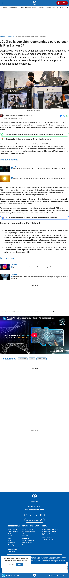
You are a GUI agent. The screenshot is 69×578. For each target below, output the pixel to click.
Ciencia (13, 176)
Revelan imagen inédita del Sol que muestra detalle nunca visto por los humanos (39, 178)
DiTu (9, 540)
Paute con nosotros (27, 542)
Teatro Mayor (11, 544)
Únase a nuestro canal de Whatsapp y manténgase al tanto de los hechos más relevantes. (34, 134)
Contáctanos (25, 538)
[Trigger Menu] (2, 3)
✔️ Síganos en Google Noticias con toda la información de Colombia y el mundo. (31, 218)
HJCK (9, 538)
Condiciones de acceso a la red (50, 529)
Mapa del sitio (25, 544)
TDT (23, 533)
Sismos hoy (41, 7)
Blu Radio (2, 36)
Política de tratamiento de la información (49, 534)
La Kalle (10, 536)
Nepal (22, 7)
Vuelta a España (50, 7)
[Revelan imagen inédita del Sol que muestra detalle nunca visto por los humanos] (5, 178)
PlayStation (23, 358)
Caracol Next (11, 551)
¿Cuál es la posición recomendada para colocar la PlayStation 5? (30, 36)
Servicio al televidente (27, 529)
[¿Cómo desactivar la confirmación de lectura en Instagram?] (5, 267)
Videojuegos (41, 358)
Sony (32, 358)
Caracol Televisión (13, 531)
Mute (50, 575)
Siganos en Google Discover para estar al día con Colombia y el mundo (28, 139)
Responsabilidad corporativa (49, 531)
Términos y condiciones (48, 539)
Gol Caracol (11, 533)
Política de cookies (47, 537)
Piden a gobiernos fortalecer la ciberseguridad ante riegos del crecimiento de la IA (39, 168)
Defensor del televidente (28, 531)
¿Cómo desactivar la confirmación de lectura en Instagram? (32, 267)
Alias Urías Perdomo (14, 7)
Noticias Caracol (12, 529)
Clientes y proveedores (28, 540)
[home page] (34, 3)
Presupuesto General (30, 7)
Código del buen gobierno (28, 536)
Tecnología (9, 36)
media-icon (34, 575)
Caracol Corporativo (13, 549)
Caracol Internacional (13, 547)
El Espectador (11, 542)
